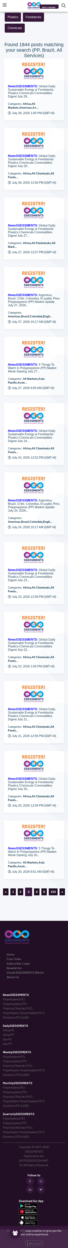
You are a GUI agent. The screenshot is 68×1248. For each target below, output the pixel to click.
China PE (8, 1030)
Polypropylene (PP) (15, 1003)
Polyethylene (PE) (14, 999)
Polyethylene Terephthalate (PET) (24, 1013)
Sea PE (7, 1039)
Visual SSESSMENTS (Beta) (25, 972)
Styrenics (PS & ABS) (16, 1017)
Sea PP (7, 1043)
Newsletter (14, 968)
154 (53, 891)
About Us (13, 977)
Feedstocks (33, 17)
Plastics (13, 17)
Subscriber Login (18, 963)
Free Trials (14, 959)
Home (11, 954)
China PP (8, 1034)
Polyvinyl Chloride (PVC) (17, 1008)
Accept (37, 1243)
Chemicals (15, 28)
